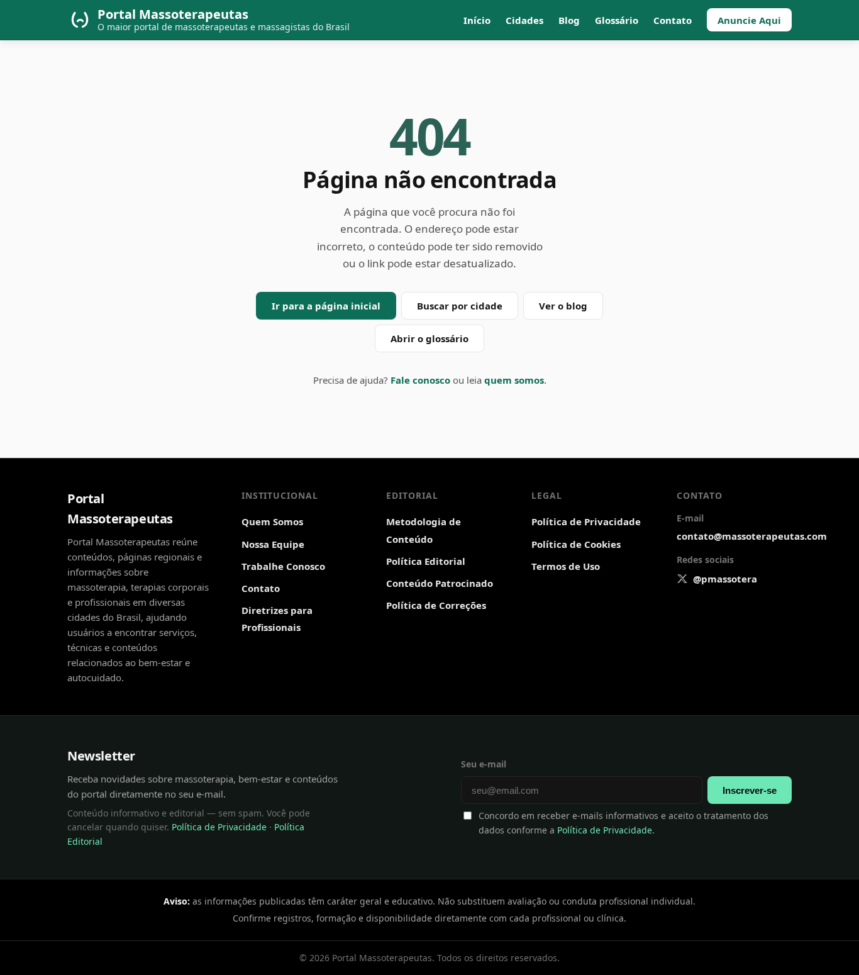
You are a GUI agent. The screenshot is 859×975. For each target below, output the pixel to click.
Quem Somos (272, 521)
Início (476, 20)
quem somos (514, 380)
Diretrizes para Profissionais (277, 618)
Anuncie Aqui (749, 20)
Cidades (524, 20)
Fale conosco (420, 380)
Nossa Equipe (272, 544)
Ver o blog (563, 305)
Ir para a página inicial (326, 305)
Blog (569, 20)
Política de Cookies (576, 544)
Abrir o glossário (429, 338)
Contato (672, 20)
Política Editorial (425, 561)
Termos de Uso (565, 566)
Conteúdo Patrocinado (439, 583)
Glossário (616, 20)
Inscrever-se (750, 790)
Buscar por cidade (459, 305)
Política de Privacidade (586, 521)
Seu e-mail (483, 764)
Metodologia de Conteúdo (423, 530)
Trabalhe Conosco (283, 566)
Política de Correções (436, 605)
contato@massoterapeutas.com (752, 536)
